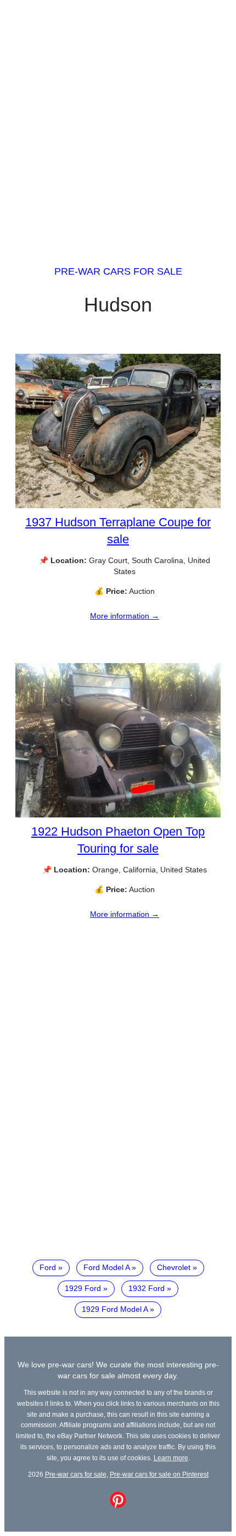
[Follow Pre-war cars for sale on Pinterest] (118, 1505)
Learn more (171, 1457)
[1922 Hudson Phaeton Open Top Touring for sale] (118, 814)
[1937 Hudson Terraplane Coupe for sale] (118, 505)
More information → (124, 615)
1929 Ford (83, 1288)
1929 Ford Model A (115, 1309)
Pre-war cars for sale (118, 271)
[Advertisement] (118, 122)
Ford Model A (106, 1267)
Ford (48, 1267)
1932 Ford (146, 1288)
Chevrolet (173, 1267)
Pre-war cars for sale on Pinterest (159, 1474)
